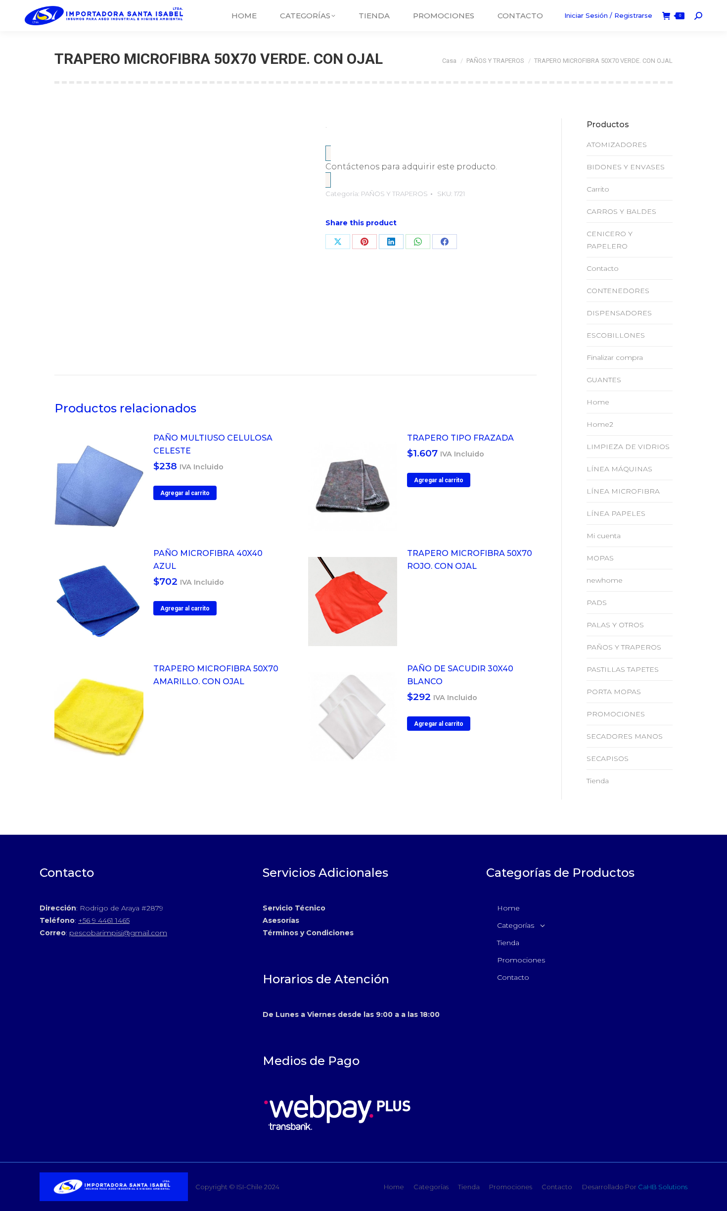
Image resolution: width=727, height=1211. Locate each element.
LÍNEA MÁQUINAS (619, 468)
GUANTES (604, 379)
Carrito (598, 189)
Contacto (603, 268)
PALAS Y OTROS (615, 624)
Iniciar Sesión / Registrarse (608, 15)
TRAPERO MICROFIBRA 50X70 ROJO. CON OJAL (469, 560)
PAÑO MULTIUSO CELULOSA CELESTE (213, 444)
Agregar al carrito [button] (185, 493)
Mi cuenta (604, 535)
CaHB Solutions (662, 1187)
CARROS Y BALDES (621, 211)
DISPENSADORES (619, 312)
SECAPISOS (608, 758)
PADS (597, 602)
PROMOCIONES (616, 713)
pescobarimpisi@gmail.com (118, 932)
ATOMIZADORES (617, 144)
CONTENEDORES (618, 290)
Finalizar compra (615, 357)
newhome (605, 580)
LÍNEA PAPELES (616, 513)
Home (598, 402)
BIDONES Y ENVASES (626, 166)
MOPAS (600, 558)
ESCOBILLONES (616, 335)
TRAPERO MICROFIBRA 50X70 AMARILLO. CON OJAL (215, 675)
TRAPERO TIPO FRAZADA (460, 438)
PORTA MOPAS (614, 691)
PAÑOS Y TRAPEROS (394, 194)
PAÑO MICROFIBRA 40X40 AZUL (208, 560)
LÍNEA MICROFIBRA (623, 491)
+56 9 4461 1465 (104, 920)
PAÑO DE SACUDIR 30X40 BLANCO (460, 675)
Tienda (598, 780)
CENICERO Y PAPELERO (610, 240)
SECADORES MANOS (625, 736)
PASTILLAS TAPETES (623, 669)
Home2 (600, 424)
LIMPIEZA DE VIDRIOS (628, 446)
